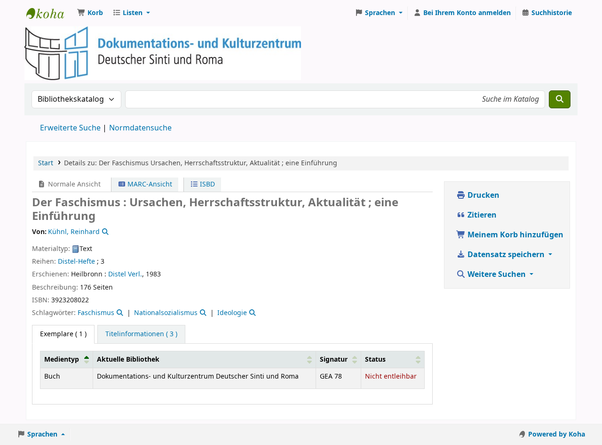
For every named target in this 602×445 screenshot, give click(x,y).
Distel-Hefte (76, 262)
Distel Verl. (125, 274)
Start (45, 163)
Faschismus (96, 313)
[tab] (141, 334)
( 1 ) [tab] (63, 334)
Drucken (482, 195)
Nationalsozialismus (166, 313)
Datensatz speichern (506, 254)
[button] (90, 13)
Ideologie (232, 313)
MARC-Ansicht (149, 184)
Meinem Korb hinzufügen (514, 235)
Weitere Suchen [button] (497, 274)
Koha (49, 13)
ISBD (206, 184)
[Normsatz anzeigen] (104, 232)
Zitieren (481, 215)
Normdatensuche (140, 128)
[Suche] (559, 99)
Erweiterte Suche (70, 128)
